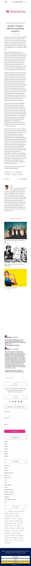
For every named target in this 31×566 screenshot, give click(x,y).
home (17, 528)
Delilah (5, 446)
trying (11, 540)
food (5, 480)
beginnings (10, 511)
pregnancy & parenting (9, 492)
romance (21, 537)
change (16, 513)
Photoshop (14, 174)
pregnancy (7, 537)
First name (7, 411)
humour (6, 487)
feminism (20, 523)
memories (21, 530)
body (16, 511)
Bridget (5, 441)
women (20, 174)
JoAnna (6, 449)
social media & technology (10, 499)
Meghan (6, 456)
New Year (7, 535)
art (13, 172)
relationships (14, 537)
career (11, 513)
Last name (6, 417)
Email (6, 424)
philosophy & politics (8, 489)
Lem (11, 186)
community (7, 518)
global (18, 525)
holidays (13, 528)
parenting (13, 535)
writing (21, 540)
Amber (5, 444)
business (6, 470)
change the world (9, 516)
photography (20, 535)
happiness (7, 528)
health (5, 482)
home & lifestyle (7, 484)
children (17, 516)
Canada (6, 513)
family (14, 523)
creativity (19, 518)
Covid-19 (13, 518)
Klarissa (6, 451)
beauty (5, 468)
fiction (6, 525)
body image (18, 172)
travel (5, 501)
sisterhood (22, 22)
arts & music (7, 465)
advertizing (8, 172)
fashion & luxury (7, 477)
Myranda (6, 453)
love (16, 530)
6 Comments (6, 178)
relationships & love (8, 494)
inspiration (7, 530)
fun (15, 525)
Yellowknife (7, 542)
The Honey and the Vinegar (10, 287)
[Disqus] (15, 314)
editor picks (6, 475)
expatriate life (8, 523)
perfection (7, 174)
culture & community (12, 22)
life (12, 530)
